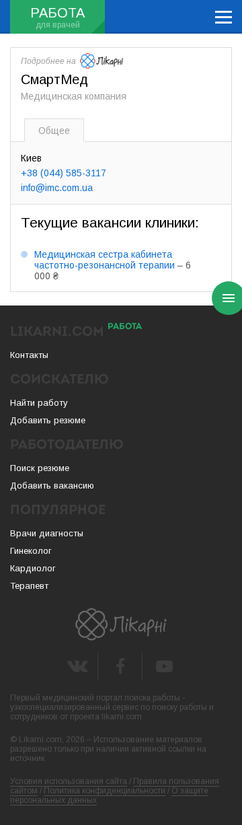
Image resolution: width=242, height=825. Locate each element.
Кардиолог (33, 568)
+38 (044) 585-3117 (63, 173)
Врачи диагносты (46, 533)
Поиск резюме (39, 468)
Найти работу (39, 403)
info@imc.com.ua (57, 187)
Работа (57, 12)
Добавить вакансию (52, 485)
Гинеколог (31, 551)
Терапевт (29, 586)
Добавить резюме (47, 420)
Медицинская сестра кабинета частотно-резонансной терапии (104, 260)
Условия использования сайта (68, 781)
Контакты (29, 355)
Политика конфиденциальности (104, 790)
